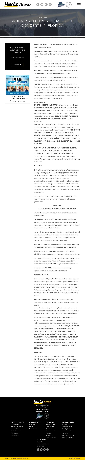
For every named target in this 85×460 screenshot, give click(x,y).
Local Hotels (33, 429)
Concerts (65, 433)
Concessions (50, 429)
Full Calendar (15, 433)
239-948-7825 (45, 409)
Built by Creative (74, 458)
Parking (31, 426)
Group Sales (14, 435)
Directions (32, 424)
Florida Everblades (16, 431)
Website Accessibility (42, 411)
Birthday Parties (66, 429)
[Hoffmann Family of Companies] (69, 5)
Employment (40, 446)
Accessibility (49, 435)
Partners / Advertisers (43, 444)
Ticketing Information (17, 426)
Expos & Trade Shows (68, 435)
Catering (64, 424)
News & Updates (51, 437)
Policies (48, 433)
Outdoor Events (66, 431)
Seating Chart (15, 429)
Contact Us (40, 442)
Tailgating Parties (67, 426)
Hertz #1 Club (50, 426)
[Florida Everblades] (61, 5)
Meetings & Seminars (68, 437)
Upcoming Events (16, 424)
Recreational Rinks (51, 431)
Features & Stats (50, 424)
